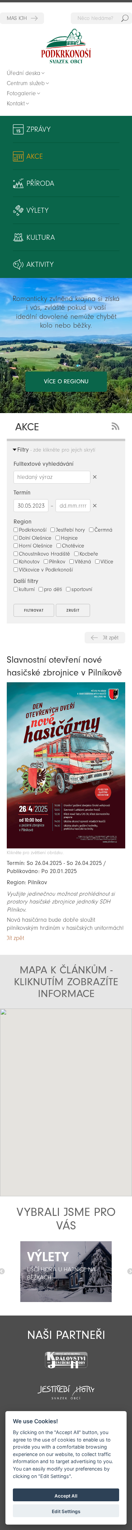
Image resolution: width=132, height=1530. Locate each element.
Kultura (40, 237)
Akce (34, 156)
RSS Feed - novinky (117, 425)
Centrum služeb (26, 83)
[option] (66, 1271)
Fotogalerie (21, 93)
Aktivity (39, 264)
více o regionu (66, 381)
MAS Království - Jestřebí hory (22, 18)
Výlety (37, 210)
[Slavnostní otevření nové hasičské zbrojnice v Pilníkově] (66, 846)
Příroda (40, 183)
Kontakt (16, 103)
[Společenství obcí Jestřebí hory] (66, 1387)
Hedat (125, 18)
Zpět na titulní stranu (66, 46)
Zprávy (38, 129)
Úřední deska (23, 73)
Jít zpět (110, 638)
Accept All (66, 1496)
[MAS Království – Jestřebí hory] (66, 1356)
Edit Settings (66, 1511)
